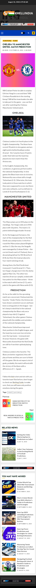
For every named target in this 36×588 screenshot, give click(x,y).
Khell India (18, 17)
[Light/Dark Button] (23, 33)
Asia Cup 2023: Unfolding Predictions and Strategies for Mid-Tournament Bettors (9, 518)
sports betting (17, 392)
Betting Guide (18, 382)
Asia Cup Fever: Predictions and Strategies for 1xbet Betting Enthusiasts (9, 533)
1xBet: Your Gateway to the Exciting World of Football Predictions (9, 454)
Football (15, 40)
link (12, 376)
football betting (7, 40)
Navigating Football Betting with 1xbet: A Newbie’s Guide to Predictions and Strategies (9, 564)
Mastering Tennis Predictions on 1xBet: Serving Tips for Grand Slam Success (9, 549)
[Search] (28, 33)
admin (6, 50)
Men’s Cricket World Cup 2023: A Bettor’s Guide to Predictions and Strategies (9, 502)
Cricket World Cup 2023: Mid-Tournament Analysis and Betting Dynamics (9, 487)
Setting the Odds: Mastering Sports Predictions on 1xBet (9, 438)
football (10, 392)
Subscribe (33, 33)
